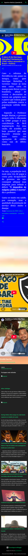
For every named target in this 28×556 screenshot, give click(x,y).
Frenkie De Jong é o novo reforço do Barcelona (13, 502)
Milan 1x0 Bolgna (5, 388)
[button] (3, 69)
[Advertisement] (14, 253)
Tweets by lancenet (6, 368)
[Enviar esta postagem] (3, 218)
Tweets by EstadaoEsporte (7, 362)
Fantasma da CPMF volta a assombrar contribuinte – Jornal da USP (13, 213)
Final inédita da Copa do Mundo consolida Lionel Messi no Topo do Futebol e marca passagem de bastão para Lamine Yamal (13, 445)
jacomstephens (18, 550)
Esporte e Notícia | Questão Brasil (14, 2)
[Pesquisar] (26, 2)
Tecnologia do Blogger (15, 547)
